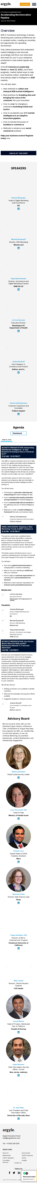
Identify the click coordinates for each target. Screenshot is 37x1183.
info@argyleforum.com (11, 1138)
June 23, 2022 (6, 440)
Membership (7, 1155)
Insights (24, 1160)
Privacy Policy (13, 1179)
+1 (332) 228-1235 (12, 1143)
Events (24, 1158)
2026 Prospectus (27, 1155)
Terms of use (6, 1179)
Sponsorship (25, 4)
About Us (6, 1153)
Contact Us (17, 1163)
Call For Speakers (8, 1158)
